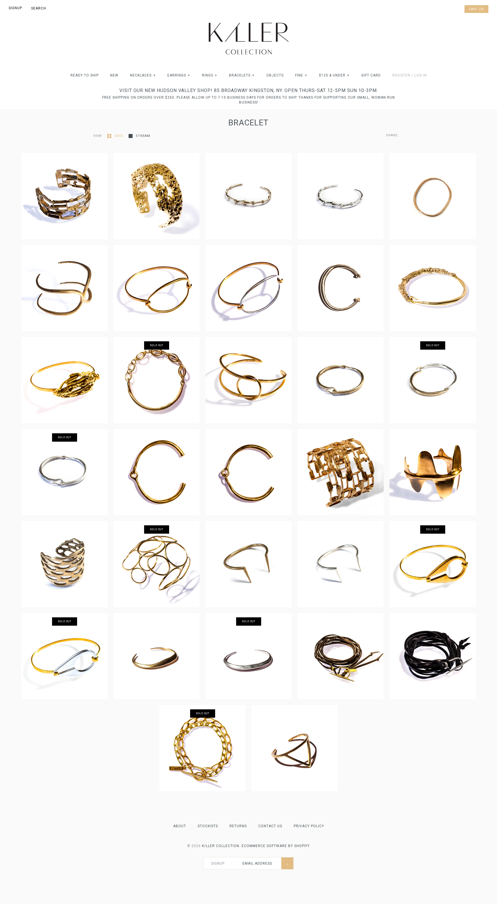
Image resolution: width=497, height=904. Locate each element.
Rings (209, 75)
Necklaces (143, 75)
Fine (301, 75)
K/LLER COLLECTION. (221, 846)
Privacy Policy (309, 826)
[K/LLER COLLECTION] (248, 21)
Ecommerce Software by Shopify (276, 846)
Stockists (208, 826)
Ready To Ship (84, 75)
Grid (119, 136)
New (114, 75)
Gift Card (371, 75)
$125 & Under (334, 75)
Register (401, 75)
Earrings (178, 75)
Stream (143, 136)
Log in (420, 75)
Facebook (436, 9)
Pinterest (444, 9)
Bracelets (242, 75)
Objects (275, 75)
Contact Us (270, 826)
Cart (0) (476, 9)
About (179, 826)
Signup (15, 8)
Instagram (451, 9)
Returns (238, 826)
